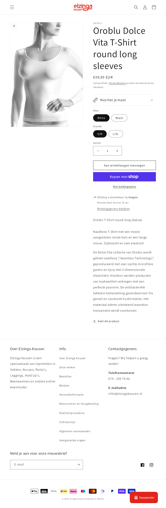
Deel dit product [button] (108, 321)
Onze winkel (67, 367)
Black (119, 118)
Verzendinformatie (71, 394)
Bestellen (65, 376)
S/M (99, 134)
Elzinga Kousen (77, 498)
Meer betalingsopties (124, 186)
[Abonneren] (78, 464)
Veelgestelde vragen (72, 440)
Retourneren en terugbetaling (79, 403)
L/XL (116, 134)
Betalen (64, 385)
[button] (12, 7)
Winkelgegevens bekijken (113, 209)
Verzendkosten (117, 83)
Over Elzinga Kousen (72, 358)
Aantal (97, 143)
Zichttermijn (67, 422)
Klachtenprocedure (72, 413)
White (101, 118)
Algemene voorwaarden (74, 431)
